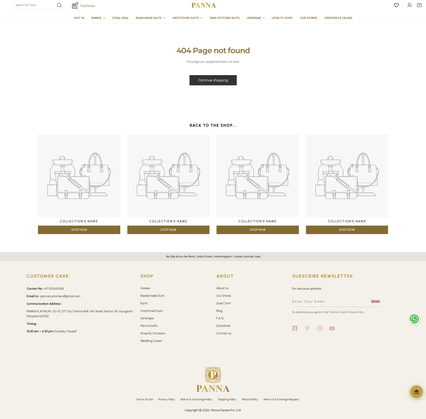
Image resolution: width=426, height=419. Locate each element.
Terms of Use (337, 312)
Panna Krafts (149, 326)
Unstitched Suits (151, 311)
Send (375, 301)
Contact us (223, 333)
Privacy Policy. (356, 312)
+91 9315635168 (53, 289)
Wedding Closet (151, 341)
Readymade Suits (152, 296)
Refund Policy (250, 399)
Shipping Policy (227, 399)
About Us (222, 288)
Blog (219, 311)
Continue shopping (213, 80)
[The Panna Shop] (203, 5)
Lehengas (147, 318)
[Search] (37, 5)
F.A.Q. (220, 318)
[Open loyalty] (416, 391)
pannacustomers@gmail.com (60, 296)
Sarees (145, 288)
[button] (419, 5)
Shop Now (79, 230)
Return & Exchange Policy (197, 399)
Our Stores (223, 296)
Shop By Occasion (152, 333)
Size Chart (223, 303)
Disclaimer (223, 326)
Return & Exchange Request (281, 399)
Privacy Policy (166, 399)
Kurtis (144, 303)
